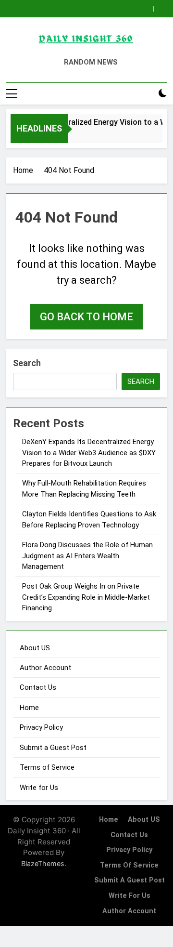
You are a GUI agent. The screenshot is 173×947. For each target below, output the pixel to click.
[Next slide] (160, 9)
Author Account (45, 667)
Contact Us (38, 687)
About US (35, 648)
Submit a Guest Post (53, 747)
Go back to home (86, 317)
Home (29, 707)
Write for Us (39, 787)
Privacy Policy (41, 727)
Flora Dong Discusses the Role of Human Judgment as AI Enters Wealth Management (87, 555)
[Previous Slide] (146, 9)
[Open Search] (146, 94)
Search (27, 363)
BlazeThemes (42, 863)
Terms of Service (47, 767)
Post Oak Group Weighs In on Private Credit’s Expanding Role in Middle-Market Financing (86, 597)
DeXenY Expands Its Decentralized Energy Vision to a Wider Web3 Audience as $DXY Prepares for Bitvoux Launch (89, 452)
